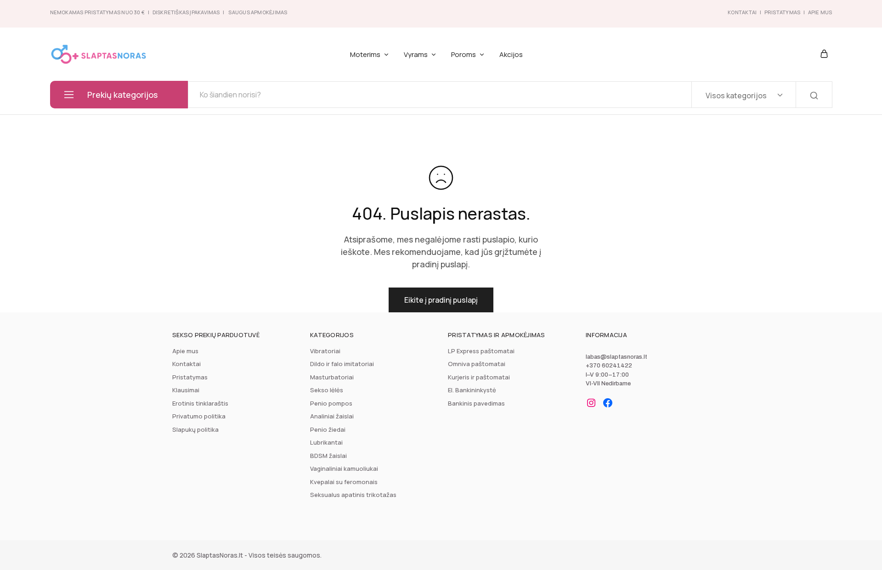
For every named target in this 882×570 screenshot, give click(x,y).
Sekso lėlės (326, 390)
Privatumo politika (199, 416)
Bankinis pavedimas (476, 403)
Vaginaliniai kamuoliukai (344, 468)
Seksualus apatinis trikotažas (353, 495)
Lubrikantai (326, 442)
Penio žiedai (327, 429)
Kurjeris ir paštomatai (479, 377)
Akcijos (511, 54)
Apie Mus (820, 12)
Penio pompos (331, 403)
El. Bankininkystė (472, 390)
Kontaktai (742, 12)
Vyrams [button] (416, 54)
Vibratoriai (325, 351)
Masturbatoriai (332, 377)
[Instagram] (591, 402)
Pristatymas (782, 12)
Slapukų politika (195, 429)
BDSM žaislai (328, 455)
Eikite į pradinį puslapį (441, 300)
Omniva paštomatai (476, 364)
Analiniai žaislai (332, 416)
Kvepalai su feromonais (344, 482)
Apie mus (185, 351)
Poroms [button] (463, 54)
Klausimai (185, 390)
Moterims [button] (365, 54)
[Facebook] (607, 402)
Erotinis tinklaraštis (200, 403)
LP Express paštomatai (481, 351)
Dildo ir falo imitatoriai (342, 364)
